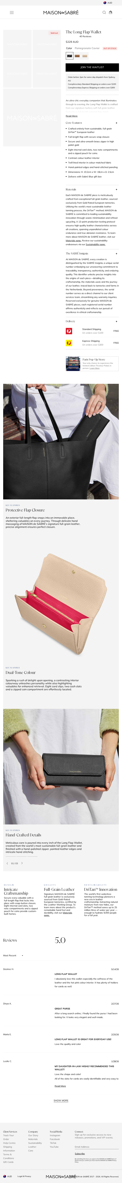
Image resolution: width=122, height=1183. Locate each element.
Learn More (95, 368)
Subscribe (80, 1153)
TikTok (53, 1143)
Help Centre (9, 1143)
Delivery (70, 321)
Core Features (74, 122)
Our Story (33, 1135)
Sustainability (35, 1143)
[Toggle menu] (12, 12)
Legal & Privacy (24, 1176)
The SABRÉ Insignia (77, 253)
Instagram (55, 1135)
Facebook (55, 1139)
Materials (71, 189)
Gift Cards (8, 1162)
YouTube (54, 1146)
